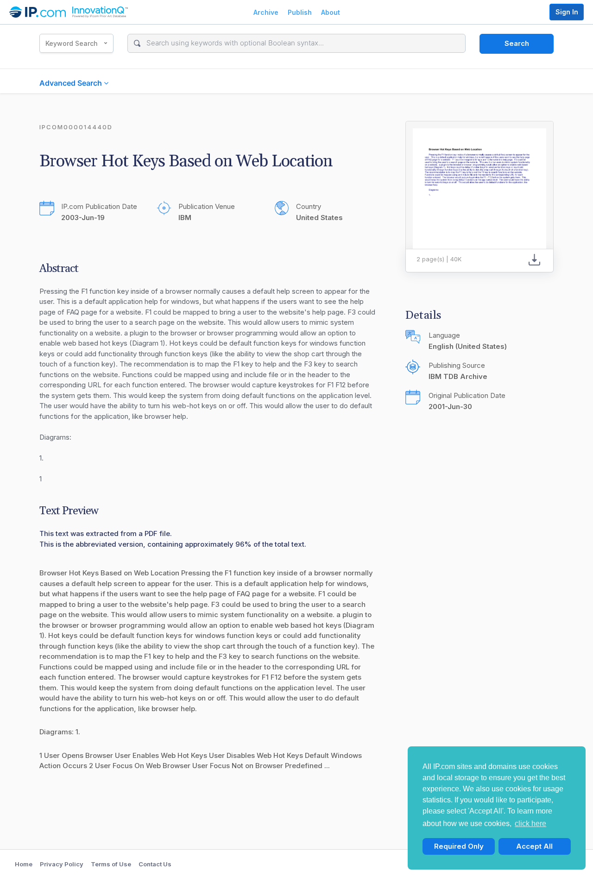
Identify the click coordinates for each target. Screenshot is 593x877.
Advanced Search (71, 83)
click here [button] (530, 823)
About (330, 12)
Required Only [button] (459, 846)
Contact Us (155, 864)
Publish (300, 12)
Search (517, 43)
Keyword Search (71, 43)
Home (23, 864)
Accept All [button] (534, 846)
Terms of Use (111, 864)
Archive (265, 12)
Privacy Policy (61, 864)
